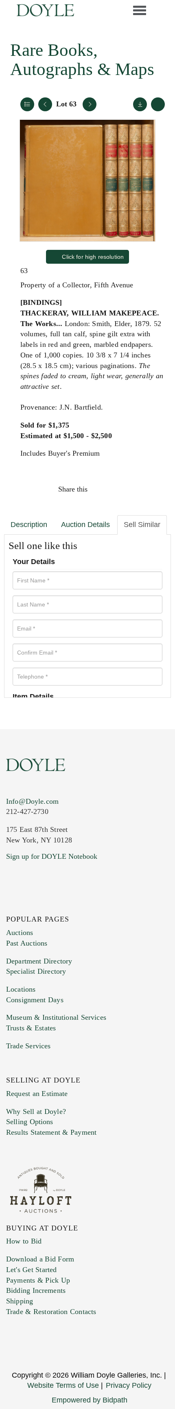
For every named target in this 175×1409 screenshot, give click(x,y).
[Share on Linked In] (136, 489)
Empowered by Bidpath (89, 1400)
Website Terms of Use (63, 1385)
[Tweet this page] (119, 489)
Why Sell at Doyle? (36, 1111)
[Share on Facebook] (101, 489)
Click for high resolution (92, 257)
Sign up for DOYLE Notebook (51, 856)
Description (29, 524)
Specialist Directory (36, 971)
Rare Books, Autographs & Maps (82, 59)
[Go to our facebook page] (14, 906)
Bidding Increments (36, 1290)
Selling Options (29, 1122)
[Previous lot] (45, 104)
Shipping (19, 1301)
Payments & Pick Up (38, 1280)
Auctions (19, 932)
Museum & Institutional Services (56, 1017)
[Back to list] (27, 104)
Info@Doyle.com (32, 801)
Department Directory (39, 961)
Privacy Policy (128, 1385)
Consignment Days (34, 1000)
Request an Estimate (37, 1093)
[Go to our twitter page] (31, 906)
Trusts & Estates (31, 1028)
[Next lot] (89, 104)
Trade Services (28, 1046)
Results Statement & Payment (51, 1132)
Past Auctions (26, 943)
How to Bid (24, 1241)
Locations (20, 989)
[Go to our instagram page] (153, 489)
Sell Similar (142, 524)
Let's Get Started (31, 1270)
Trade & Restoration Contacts (51, 1312)
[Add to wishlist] (158, 104)
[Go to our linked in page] (48, 906)
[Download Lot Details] (140, 104)
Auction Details (85, 524)
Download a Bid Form (40, 1259)
